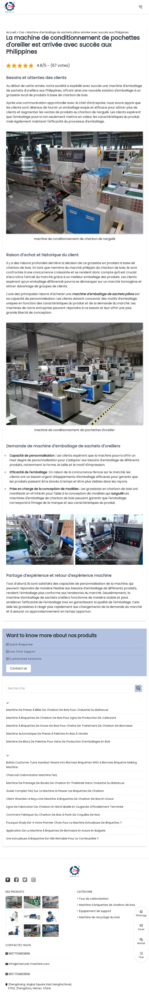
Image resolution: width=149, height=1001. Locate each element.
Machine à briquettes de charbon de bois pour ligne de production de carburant (61, 718)
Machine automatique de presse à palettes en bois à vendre (47, 734)
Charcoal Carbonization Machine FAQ (31, 775)
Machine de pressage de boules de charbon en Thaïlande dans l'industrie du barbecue (65, 783)
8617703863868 (19, 954)
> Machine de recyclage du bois (98, 917)
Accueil (11, 32)
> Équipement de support (94, 911)
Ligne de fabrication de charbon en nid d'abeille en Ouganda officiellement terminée (64, 807)
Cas (21, 32)
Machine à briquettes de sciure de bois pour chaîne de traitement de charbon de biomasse (69, 726)
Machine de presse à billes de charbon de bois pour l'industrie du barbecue (57, 710)
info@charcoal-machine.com (29, 964)
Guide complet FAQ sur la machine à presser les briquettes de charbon (55, 791)
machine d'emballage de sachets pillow (103, 294)
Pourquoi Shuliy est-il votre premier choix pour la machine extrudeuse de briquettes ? (64, 823)
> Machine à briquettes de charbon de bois (106, 905)
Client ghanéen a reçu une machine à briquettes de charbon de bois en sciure (60, 799)
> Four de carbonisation (93, 899)
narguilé (117, 493)
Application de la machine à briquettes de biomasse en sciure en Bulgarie (56, 830)
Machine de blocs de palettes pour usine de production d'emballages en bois (58, 741)
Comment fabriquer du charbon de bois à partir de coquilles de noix (53, 815)
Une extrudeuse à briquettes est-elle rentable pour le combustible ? (52, 838)
